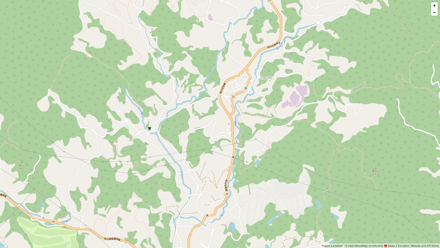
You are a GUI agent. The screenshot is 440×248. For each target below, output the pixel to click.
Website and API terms (425, 246)
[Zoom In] (434, 5)
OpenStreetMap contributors (365, 246)
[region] (220, 124)
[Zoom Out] (434, 12)
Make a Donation (398, 246)
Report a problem (332, 246)
